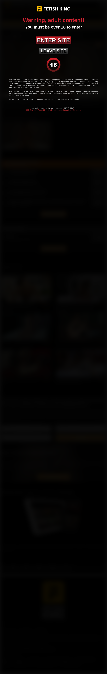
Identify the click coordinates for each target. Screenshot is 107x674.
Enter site (53, 40)
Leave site (53, 50)
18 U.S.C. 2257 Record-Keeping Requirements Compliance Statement (53, 110)
